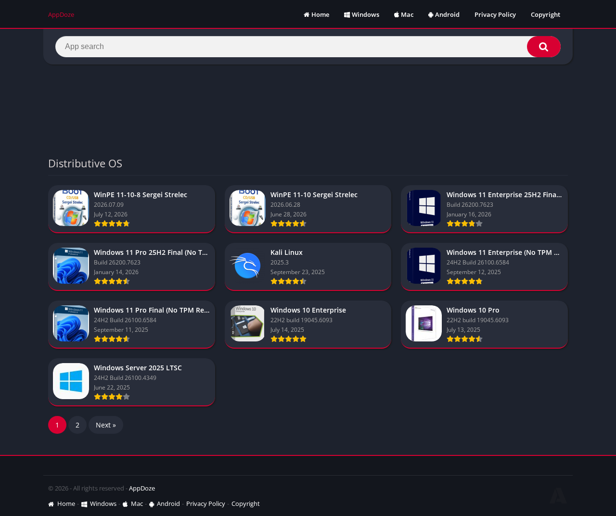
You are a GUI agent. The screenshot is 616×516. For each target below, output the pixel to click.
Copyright (545, 14)
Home (320, 14)
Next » (106, 424)
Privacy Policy (495, 14)
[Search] (544, 46)
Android (447, 14)
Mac (407, 14)
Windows (365, 14)
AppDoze (142, 488)
